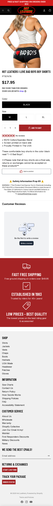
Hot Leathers (21, 493)
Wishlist (5, 433)
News (5, 443)
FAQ (4, 401)
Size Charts (7, 384)
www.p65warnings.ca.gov (27, 194)
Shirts (5, 343)
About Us (6, 416)
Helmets (6, 360)
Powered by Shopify (35, 493)
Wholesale (7, 419)
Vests (4, 349)
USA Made (7, 363)
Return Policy (8, 391)
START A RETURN (9, 470)
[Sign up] (48, 455)
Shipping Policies (10, 398)
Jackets (6, 346)
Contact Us (7, 388)
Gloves (5, 373)
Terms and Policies (26, 497)
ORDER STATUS (9, 482)
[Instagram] (26, 501)
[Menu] (3, 10)
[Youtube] (31, 501)
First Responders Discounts (15, 436)
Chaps (5, 353)
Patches (6, 370)
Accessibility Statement (13, 405)
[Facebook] (22, 501)
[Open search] (8, 10)
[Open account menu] (44, 10)
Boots (5, 356)
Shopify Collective (11, 426)
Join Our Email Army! (12, 430)
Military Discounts (10, 440)
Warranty (6, 423)
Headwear (7, 366)
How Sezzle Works (11, 395)
